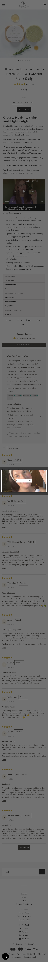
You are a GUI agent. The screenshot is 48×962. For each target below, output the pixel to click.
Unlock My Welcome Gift (23, 481)
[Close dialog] (45, 471)
